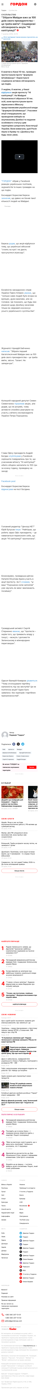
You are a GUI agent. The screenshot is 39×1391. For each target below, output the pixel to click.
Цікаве (3, 1220)
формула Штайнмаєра (9, 752)
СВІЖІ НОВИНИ (8, 1015)
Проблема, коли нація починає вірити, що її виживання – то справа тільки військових (18, 854)
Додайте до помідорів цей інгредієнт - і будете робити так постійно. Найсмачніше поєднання (12, 803)
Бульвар (6, 783)
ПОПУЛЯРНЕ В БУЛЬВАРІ (13, 1115)
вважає (16, 631)
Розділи (22, 1180)
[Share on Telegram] (22, 744)
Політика (4, 1188)
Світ (2, 1195)
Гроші (3, 1191)
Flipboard (26, 1267)
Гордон (3, 10)
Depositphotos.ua (29, 1345)
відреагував (7, 489)
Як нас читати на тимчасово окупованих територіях (9, 1306)
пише (17, 529)
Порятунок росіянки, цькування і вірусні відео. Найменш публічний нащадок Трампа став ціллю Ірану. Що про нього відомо (18, 1050)
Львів (3, 1236)
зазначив (5, 198)
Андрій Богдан (21, 759)
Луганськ (4, 1258)
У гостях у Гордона (26, 1191)
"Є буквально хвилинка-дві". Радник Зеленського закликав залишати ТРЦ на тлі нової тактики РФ (18, 1040)
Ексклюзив (23, 1205)
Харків (3, 1247)
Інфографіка (5, 1216)
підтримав (19, 403)
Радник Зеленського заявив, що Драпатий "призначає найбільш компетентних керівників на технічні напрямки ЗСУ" (20, 950)
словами (25, 582)
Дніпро (3, 1251)
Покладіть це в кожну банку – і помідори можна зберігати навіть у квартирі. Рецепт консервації (20, 1133)
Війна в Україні (6, 1184)
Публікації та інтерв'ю (27, 1188)
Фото (21, 1209)
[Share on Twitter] (18, 744)
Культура (4, 1202)
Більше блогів (19, 871)
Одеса (3, 1240)
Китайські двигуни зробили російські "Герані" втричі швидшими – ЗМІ (19, 1094)
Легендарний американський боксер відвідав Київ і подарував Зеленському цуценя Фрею (21, 962)
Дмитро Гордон (28, 1233)
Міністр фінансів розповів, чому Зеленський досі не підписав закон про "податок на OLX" (19, 1103)
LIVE (21, 1202)
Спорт (3, 1198)
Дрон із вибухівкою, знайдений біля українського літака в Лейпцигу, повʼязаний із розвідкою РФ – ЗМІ (19, 1061)
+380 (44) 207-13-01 (13, 1315)
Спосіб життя (6, 1209)
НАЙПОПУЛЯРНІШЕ (10, 941)
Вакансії (4, 1289)
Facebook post (8, 481)
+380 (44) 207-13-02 (13, 1318)
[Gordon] (18, 4)
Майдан (19, 749)
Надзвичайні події (7, 1213)
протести (11, 749)
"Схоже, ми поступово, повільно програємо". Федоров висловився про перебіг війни (21, 995)
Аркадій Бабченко (25, 752)
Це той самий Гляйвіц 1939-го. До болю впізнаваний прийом (18, 863)
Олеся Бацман (28, 1259)
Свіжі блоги (7, 819)
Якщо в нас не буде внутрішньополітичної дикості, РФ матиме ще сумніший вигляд (19, 824)
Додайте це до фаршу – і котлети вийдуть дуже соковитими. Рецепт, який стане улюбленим (22, 1166)
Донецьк (4, 1243)
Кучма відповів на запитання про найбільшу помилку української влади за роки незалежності (21, 973)
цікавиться (31, 680)
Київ (4, 749)
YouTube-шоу (24, 1220)
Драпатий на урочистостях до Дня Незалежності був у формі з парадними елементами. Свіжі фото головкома (21, 1155)
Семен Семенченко (22, 756)
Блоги (22, 1195)
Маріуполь (5, 1254)
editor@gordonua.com (13, 1321)
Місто (3, 1229)
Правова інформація (8, 1300)
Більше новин (19, 1109)
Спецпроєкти (24, 1223)
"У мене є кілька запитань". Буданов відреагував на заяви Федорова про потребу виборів (20, 984)
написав (5, 351)
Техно (3, 1205)
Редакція (4, 1293)
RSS (24, 1270)
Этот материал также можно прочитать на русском (21, 38)
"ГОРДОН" (6, 181)
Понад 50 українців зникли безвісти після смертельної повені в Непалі (21, 1086)
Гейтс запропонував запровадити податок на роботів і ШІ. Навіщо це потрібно (19, 1069)
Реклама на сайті (7, 1297)
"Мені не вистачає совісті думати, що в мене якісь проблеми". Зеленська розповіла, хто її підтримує (21, 1144)
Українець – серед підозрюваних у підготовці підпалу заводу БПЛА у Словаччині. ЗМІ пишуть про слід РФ (19, 1030)
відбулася (6, 92)
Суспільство (13, 10)
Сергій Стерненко (8, 759)
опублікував (15, 456)
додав (12, 243)
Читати (31, 767)
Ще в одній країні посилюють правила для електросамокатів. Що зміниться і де (18, 1022)
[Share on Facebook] (13, 744)
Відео (21, 1213)
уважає (27, 293)
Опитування (24, 1216)
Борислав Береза (8, 756)
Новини (4, 1180)
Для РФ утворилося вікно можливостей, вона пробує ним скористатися (14, 835)
